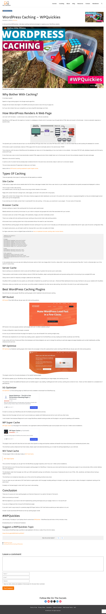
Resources (80, 3)
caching (5, 544)
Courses (54, 3)
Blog (73, 3)
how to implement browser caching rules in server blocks (48, 231)
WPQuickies (37, 519)
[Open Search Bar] (102, 3)
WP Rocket (5, 300)
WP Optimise (5, 349)
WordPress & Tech (7, 10)
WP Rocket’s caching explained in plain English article (24, 168)
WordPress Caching (12, 544)
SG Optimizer (5, 390)
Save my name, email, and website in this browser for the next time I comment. (24, 584)
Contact (88, 3)
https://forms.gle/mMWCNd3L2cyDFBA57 (13, 533)
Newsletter (95, 3)
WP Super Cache (6, 425)
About (68, 3)
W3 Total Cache (29, 454)
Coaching (61, 3)
